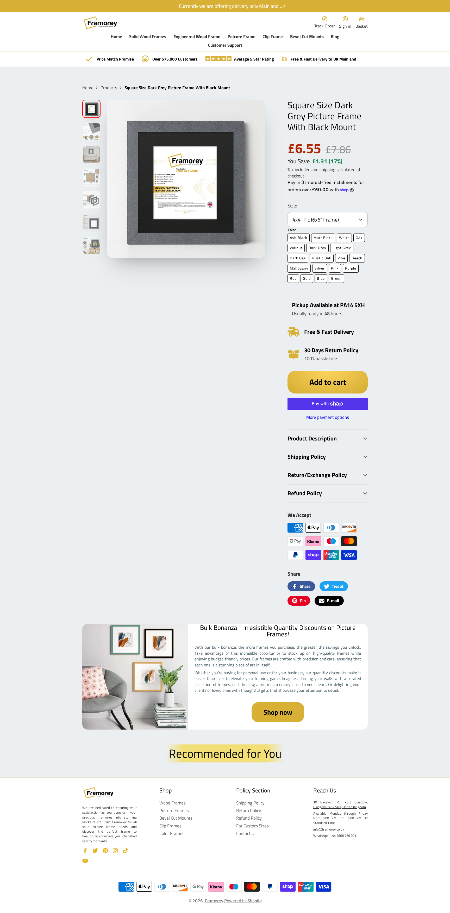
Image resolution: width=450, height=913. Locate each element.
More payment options (327, 417)
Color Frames (171, 833)
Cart (361, 22)
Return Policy (248, 810)
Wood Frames (172, 803)
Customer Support (225, 45)
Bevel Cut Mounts (307, 36)
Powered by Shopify (243, 900)
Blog (335, 36)
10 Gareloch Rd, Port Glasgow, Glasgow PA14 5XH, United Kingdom (340, 804)
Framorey (214, 900)
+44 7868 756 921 (343, 835)
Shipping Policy (250, 803)
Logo (100, 23)
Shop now (278, 712)
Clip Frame (272, 36)
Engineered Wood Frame (196, 36)
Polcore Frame (241, 36)
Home (116, 36)
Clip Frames (170, 826)
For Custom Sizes (252, 826)
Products (109, 88)
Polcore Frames (174, 810)
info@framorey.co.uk (328, 829)
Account (345, 22)
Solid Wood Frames (147, 36)
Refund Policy (249, 818)
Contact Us (246, 833)
